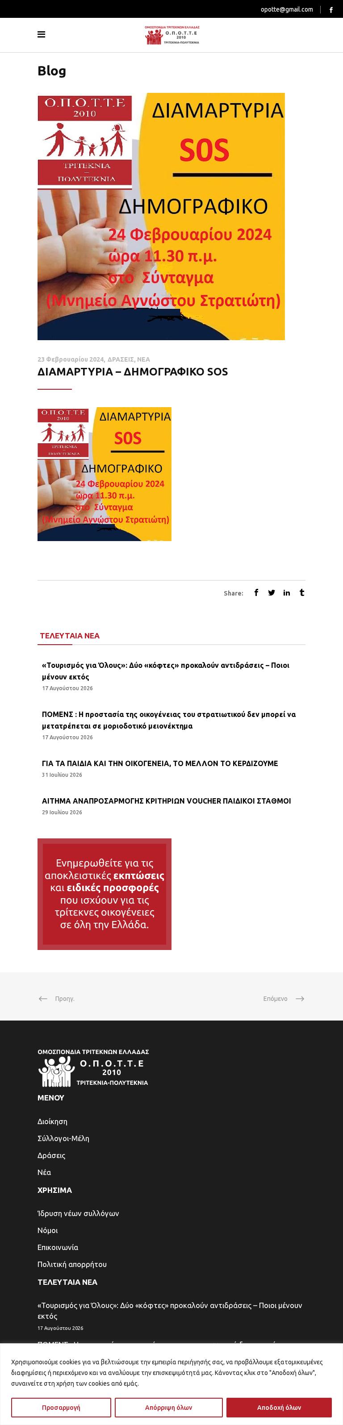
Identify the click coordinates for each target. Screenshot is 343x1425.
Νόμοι (48, 1230)
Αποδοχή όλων (279, 1407)
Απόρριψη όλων (168, 1407)
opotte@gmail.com (287, 9)
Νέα (44, 1172)
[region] (171, 1384)
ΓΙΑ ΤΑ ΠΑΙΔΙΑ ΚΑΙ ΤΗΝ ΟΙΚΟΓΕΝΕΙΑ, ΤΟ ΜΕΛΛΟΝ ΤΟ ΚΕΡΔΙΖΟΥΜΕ (160, 763)
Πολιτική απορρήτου (72, 1264)
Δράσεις (51, 1155)
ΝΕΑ (143, 359)
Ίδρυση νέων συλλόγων (78, 1213)
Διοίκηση (52, 1121)
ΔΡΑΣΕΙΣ (121, 359)
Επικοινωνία (58, 1247)
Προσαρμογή (61, 1407)
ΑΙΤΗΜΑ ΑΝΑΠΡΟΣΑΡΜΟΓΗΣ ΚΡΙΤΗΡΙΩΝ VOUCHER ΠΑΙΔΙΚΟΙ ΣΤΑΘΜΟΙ (166, 801)
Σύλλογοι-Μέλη (63, 1138)
